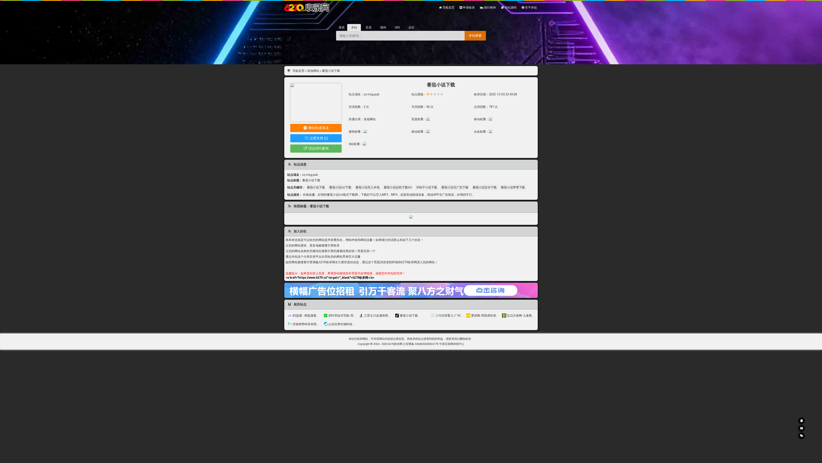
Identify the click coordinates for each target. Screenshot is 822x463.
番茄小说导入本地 (368, 187)
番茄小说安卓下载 (485, 187)
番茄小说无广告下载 (454, 187)
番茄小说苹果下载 (513, 187)
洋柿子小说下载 (426, 187)
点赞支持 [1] (318, 138)
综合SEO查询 (318, 148)
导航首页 (298, 70)
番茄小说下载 (316, 187)
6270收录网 (395, 344)
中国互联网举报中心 (451, 344)
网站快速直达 (318, 128)
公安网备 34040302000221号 (421, 344)
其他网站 (313, 70)
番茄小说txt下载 (340, 187)
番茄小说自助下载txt (398, 187)
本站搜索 (475, 35)
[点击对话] (411, 290)
